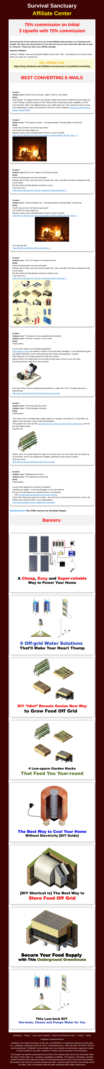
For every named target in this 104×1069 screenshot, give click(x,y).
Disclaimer (17, 1035)
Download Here (17, 511)
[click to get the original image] (52, 563)
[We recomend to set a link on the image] (29, 149)
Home (88, 1035)
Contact (80, 1035)
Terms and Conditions (41, 1035)
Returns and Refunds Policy (63, 1035)
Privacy (27, 1035)
